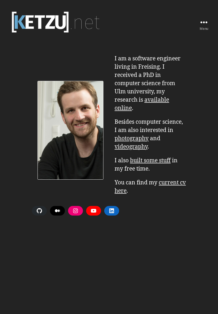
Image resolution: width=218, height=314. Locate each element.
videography (131, 146)
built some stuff (150, 160)
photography (132, 138)
